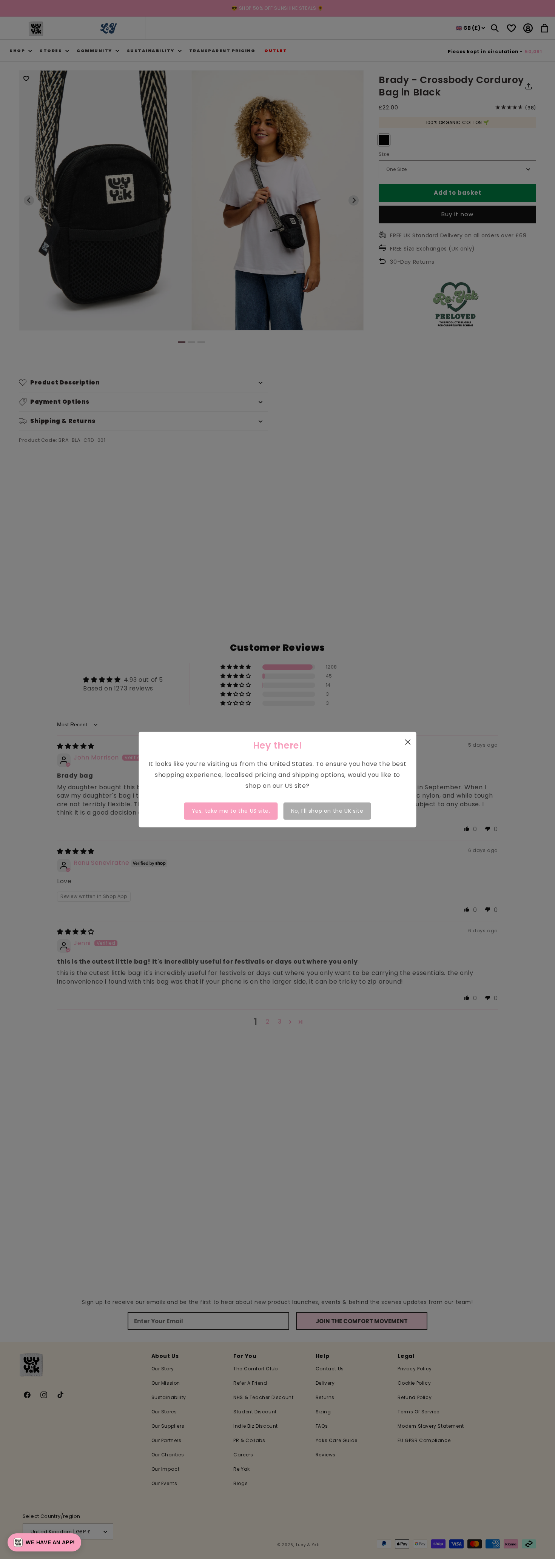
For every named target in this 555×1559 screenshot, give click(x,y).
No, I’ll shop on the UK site (327, 811)
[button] (44, 1542)
